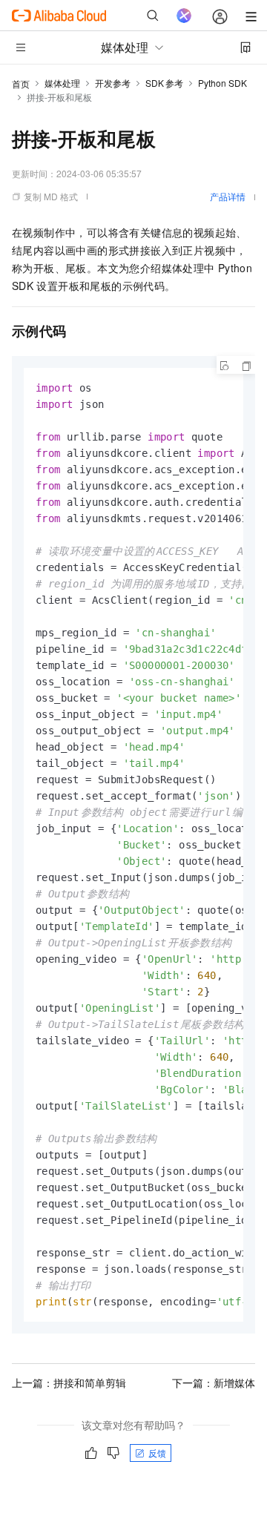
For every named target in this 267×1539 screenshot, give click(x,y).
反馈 (157, 1452)
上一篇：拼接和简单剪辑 (69, 1382)
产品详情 (227, 196)
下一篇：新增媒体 (213, 1382)
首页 (21, 83)
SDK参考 (164, 82)
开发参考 (113, 82)
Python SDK (222, 82)
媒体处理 (62, 82)
